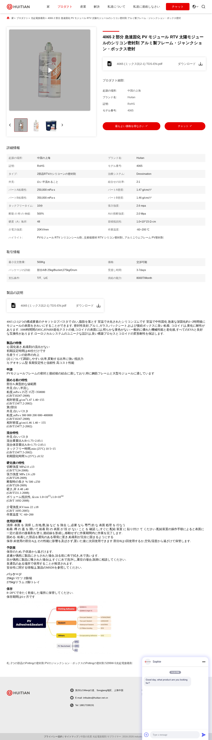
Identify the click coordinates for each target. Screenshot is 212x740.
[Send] (203, 734)
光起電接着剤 (38, 18)
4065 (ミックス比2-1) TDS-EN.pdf (139, 63)
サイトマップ (71, 736)
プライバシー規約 (53, 736)
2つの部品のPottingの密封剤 (27, 663)
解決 (97, 6)
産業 (83, 6)
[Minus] (204, 662)
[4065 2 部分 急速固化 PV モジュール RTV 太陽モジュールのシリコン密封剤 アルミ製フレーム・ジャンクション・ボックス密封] (49, 70)
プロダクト (64, 6)
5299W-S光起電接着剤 (118, 663)
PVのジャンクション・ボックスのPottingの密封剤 (75, 663)
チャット (178, 6)
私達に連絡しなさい (146, 6)
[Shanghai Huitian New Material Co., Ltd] (18, 6)
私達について (116, 6)
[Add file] (146, 734)
